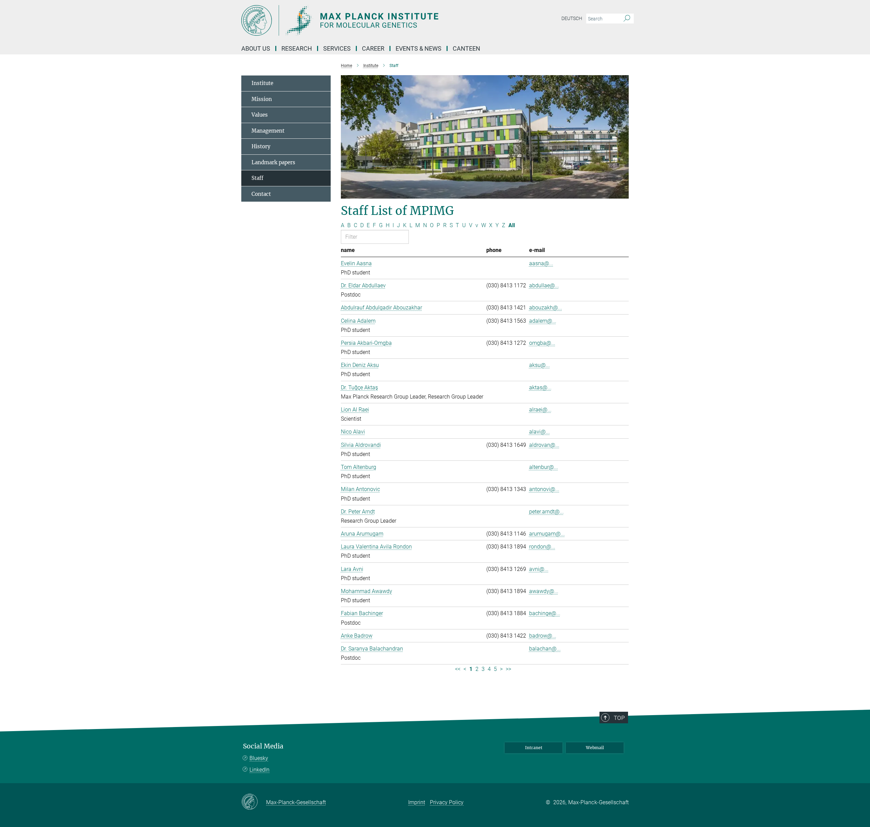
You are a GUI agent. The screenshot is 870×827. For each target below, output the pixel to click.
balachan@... (545, 648)
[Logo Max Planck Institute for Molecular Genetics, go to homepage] (368, 20)
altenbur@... (543, 467)
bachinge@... (544, 613)
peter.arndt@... (546, 511)
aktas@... (540, 387)
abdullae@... (544, 285)
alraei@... (540, 409)
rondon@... (542, 546)
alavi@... (539, 431)
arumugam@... (547, 533)
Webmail (595, 747)
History (261, 146)
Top (619, 717)
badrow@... (542, 635)
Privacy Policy (447, 802)
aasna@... (541, 263)
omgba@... (542, 343)
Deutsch (571, 18)
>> (508, 669)
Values (259, 115)
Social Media (263, 746)
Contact (261, 194)
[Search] (627, 18)
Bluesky (258, 758)
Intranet (533, 747)
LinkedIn (259, 769)
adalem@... (542, 321)
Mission (261, 99)
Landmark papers (273, 162)
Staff (257, 178)
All (511, 225)
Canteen (466, 48)
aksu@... (539, 365)
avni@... (539, 569)
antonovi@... (544, 489)
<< (457, 669)
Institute (262, 83)
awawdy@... (543, 591)
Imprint (416, 802)
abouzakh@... (545, 307)
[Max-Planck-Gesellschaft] (253, 802)
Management (267, 131)
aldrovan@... (544, 445)
